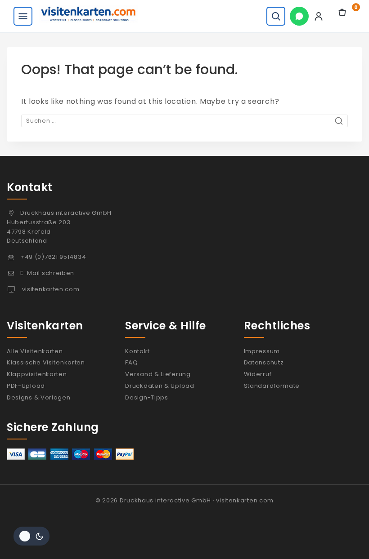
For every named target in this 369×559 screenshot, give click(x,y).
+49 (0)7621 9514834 (53, 257)
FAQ (131, 362)
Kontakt (137, 351)
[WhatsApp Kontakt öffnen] (299, 16)
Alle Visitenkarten (35, 351)
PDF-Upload (26, 386)
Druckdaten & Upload (159, 386)
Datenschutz (264, 362)
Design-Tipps (146, 397)
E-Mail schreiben (47, 273)
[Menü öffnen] (23, 16)
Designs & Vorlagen (39, 397)
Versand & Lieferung (157, 374)
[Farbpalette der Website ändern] (32, 536)
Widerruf (258, 374)
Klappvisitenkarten (37, 374)
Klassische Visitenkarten (46, 362)
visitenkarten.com (50, 289)
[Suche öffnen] (275, 16)
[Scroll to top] (343, 538)
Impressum (262, 351)
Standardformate (272, 386)
